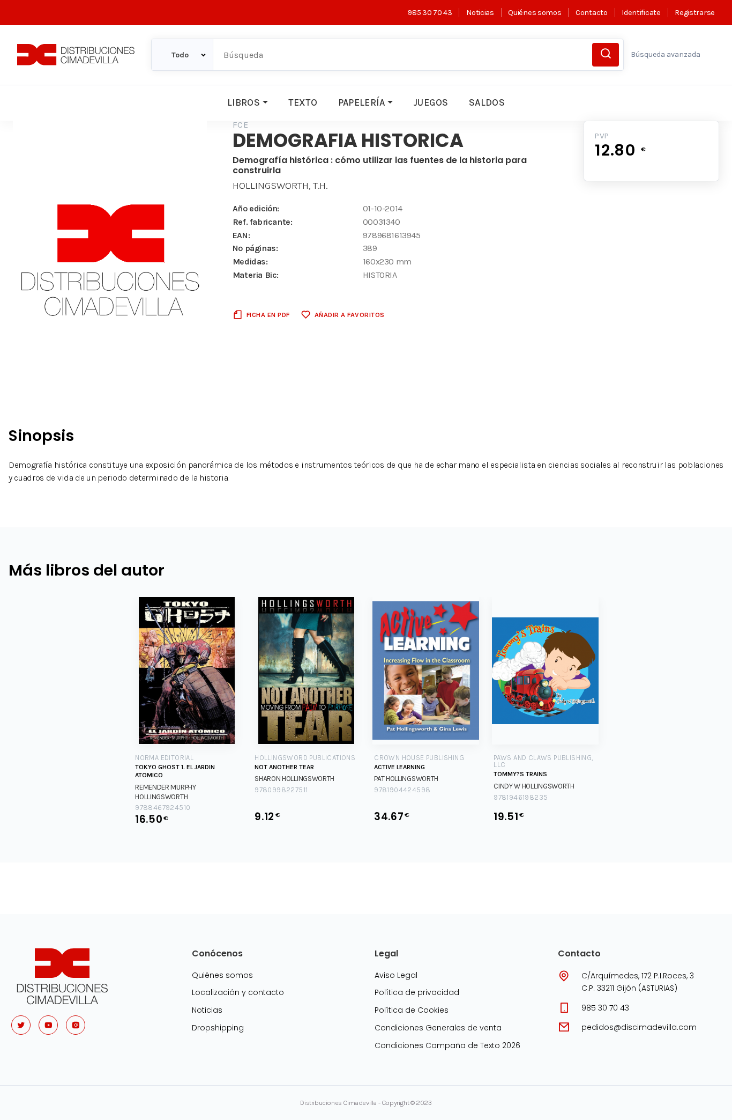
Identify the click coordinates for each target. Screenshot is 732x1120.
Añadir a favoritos (350, 315)
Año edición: (256, 208)
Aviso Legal (396, 975)
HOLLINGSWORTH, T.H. (280, 185)
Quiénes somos (534, 12)
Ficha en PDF (268, 315)
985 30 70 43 (430, 12)
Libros (243, 102)
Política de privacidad (417, 992)
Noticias (480, 12)
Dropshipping (218, 1027)
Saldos (487, 102)
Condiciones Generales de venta (438, 1027)
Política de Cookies (412, 1010)
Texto (302, 102)
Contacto (591, 12)
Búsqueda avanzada (665, 54)
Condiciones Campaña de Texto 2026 (447, 1045)
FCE (240, 125)
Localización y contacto (238, 992)
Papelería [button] (361, 102)
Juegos (430, 102)
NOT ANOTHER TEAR (284, 767)
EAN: (241, 235)
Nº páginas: (255, 248)
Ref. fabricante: (263, 222)
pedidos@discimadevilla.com (639, 1027)
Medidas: (250, 261)
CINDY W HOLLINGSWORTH (534, 786)
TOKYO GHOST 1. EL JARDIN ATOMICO (175, 771)
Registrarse (695, 12)
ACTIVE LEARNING (399, 767)
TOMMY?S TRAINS (520, 774)
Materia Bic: (256, 275)
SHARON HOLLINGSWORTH (294, 779)
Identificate (641, 12)
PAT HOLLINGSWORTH (406, 779)
